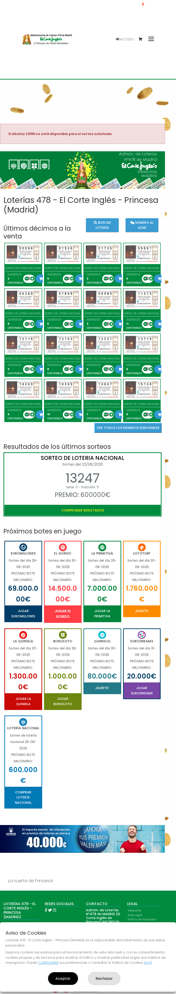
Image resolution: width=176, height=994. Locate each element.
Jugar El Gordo (63, 614)
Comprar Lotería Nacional (23, 797)
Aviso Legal (135, 915)
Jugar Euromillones (23, 613)
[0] (142, 39)
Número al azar (144, 225)
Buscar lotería (103, 225)
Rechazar (104, 978)
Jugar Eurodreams (142, 690)
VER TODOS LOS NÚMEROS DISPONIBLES (128, 427)
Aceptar (63, 978)
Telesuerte (134, 910)
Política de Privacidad (142, 919)
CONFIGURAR (48, 962)
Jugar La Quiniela (23, 701)
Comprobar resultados (82, 510)
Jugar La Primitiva (102, 613)
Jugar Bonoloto (62, 701)
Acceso (126, 39)
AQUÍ (147, 962)
